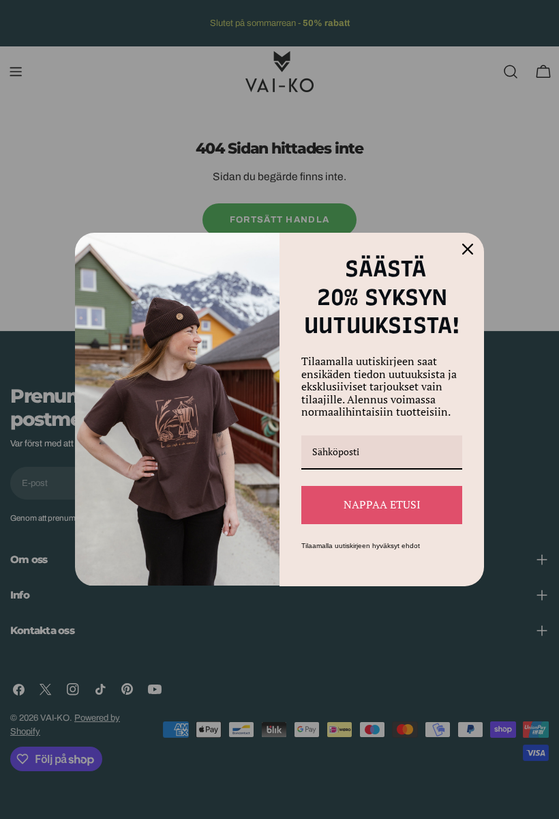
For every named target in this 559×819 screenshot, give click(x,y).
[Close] (467, 249)
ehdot (411, 545)
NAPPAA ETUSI (382, 504)
